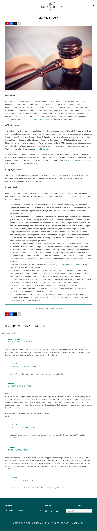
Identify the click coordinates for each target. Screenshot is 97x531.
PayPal (67, 265)
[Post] (15, 24)
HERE (11, 510)
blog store (44, 149)
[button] (93, 6)
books (28, 265)
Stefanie (12, 447)
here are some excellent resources (40, 119)
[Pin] (7, 24)
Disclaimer (78, 523)
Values (55, 523)
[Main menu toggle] (4, 6)
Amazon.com (73, 160)
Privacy (65, 523)
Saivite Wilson (14, 339)
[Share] (11, 24)
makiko (11, 383)
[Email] (19, 24)
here (22, 214)
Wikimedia (59, 308)
